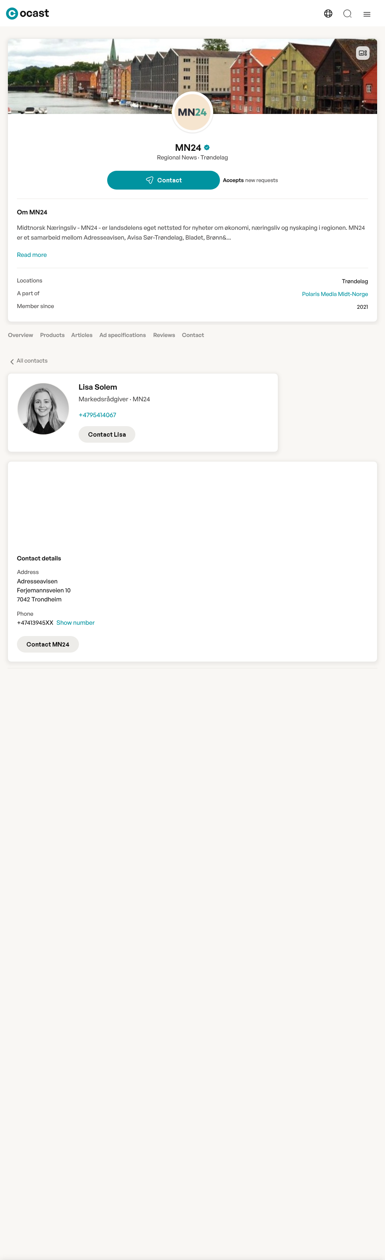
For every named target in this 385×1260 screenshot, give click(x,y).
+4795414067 (97, 415)
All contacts (32, 360)
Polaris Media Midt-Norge (335, 294)
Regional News (177, 157)
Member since (35, 306)
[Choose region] (328, 13)
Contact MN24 (48, 644)
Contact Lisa (107, 434)
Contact (169, 180)
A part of (28, 293)
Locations (29, 280)
